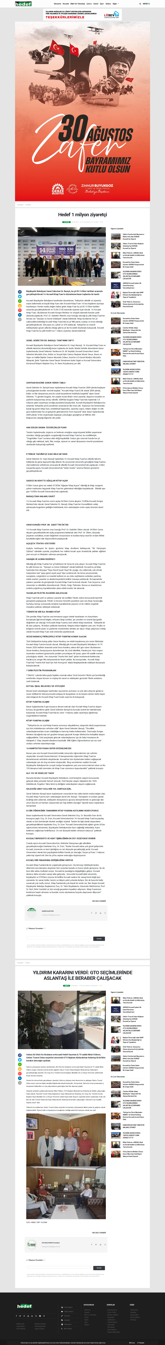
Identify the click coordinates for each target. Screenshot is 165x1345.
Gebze (108, 4)
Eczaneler (110, 1317)
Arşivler (67, 1320)
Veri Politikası (20, 1329)
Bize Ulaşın (68, 1329)
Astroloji (133, 1320)
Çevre (89, 4)
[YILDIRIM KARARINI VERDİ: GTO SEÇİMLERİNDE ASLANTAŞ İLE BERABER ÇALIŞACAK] (62, 1020)
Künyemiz (68, 1324)
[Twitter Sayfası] (21, 1316)
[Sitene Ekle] (44, 1316)
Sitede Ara (134, 1310)
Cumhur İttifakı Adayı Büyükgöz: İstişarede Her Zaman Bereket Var (132, 330)
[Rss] (36, 1316)
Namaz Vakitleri (112, 1315)
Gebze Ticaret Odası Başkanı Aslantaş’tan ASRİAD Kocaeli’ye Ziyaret (133, 246)
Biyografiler (134, 1315)
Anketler (133, 1312)
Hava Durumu (112, 1310)
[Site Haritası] (41, 1316)
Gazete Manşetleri (113, 1332)
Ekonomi (57, 4)
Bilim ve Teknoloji (77, 4)
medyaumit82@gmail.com (51, 915)
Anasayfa (20, 205)
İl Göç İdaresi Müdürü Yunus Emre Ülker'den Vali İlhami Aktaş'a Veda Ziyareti (133, 390)
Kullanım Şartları (40, 1324)
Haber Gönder (39, 1329)
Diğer (115, 4)
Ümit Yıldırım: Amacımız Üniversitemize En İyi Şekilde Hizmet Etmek (133, 304)
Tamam (141, 1343)
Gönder (99, 939)
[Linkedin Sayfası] (33, 1316)
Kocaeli (66, 4)
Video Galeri (68, 1311)
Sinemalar (110, 1325)
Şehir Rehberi (112, 1330)
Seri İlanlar (111, 1327)
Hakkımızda (20, 1324)
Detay (133, 1343)
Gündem (28, 205)
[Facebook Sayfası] (17, 1316)
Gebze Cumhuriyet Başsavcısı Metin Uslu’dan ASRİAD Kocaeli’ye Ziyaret (133, 236)
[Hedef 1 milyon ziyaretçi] (62, 256)
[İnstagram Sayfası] (25, 1316)
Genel (95, 4)
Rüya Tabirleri (135, 1317)
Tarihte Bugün (112, 1322)
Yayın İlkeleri (20, 1326)
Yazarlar (67, 1316)
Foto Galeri (68, 1307)
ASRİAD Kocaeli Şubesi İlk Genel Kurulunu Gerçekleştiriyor (132, 285)
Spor (102, 4)
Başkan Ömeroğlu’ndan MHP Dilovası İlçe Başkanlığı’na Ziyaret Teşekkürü (133, 295)
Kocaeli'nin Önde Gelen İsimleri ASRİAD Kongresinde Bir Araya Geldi (133, 264)
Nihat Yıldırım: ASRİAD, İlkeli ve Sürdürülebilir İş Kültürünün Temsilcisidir (133, 255)
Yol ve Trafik (111, 1312)
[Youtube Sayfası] (29, 1316)
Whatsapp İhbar (40, 1326)
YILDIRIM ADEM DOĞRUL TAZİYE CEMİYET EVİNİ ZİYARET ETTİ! (132, 372)
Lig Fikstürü (111, 1320)
